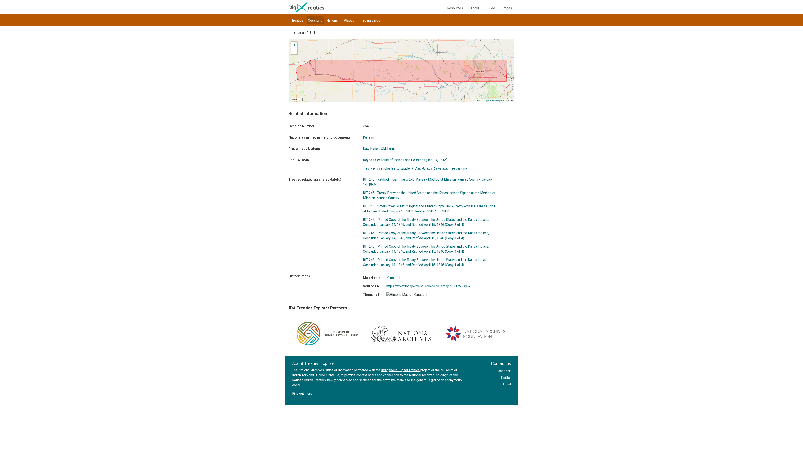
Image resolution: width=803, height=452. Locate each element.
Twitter (506, 378)
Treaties (297, 20)
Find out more (302, 394)
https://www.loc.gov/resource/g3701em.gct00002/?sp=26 (429, 286)
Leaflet (476, 100)
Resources (455, 8)
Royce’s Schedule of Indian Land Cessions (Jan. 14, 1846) (405, 160)
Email (507, 384)
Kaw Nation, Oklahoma (379, 149)
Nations (332, 20)
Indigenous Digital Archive (400, 370)
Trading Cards (370, 20)
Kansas (368, 137)
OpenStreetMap (493, 100)
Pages (507, 8)
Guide (491, 8)
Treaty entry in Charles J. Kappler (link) (415, 168)
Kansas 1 (393, 278)
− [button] (294, 51)
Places (349, 20)
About (475, 8)
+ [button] (294, 45)
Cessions (315, 20)
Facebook (503, 371)
